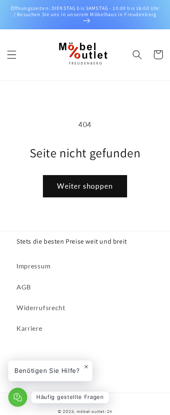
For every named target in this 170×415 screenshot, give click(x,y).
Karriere (29, 328)
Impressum (33, 266)
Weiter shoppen (85, 186)
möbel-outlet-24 (94, 411)
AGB (24, 287)
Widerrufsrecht (41, 307)
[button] (11, 54)
